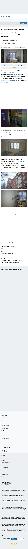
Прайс (2, 472)
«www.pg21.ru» (10, 481)
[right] (26, 19)
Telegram (3, 455)
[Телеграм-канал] (20, 65)
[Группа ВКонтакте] (7, 65)
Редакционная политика (5, 462)
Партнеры (3, 476)
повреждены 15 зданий (13, 74)
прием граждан (19, 161)
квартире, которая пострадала (9, 132)
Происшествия (6, 43)
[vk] (12, 214)
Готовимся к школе (12, 19)
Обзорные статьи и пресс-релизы (7, 469)
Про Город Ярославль (5, 425)
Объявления (3, 464)
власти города (5, 82)
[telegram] (16, 214)
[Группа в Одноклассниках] (4, 451)
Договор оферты (4, 467)
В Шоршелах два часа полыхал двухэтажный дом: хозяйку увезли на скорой (13, 253)
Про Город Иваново (5, 423)
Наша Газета (3, 420)
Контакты (3, 460)
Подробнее (24, 511)
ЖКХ (13, 43)
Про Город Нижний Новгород (6, 436)
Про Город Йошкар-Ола (5, 417)
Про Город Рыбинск (5, 430)
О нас (2, 457)
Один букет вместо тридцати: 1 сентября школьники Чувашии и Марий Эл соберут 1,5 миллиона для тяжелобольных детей (12, 261)
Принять (23, 23)
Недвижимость (14, 40)
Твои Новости (4, 415)
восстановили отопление (8, 80)
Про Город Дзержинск (5, 438)
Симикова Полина (19, 47)
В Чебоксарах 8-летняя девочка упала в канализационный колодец (10, 246)
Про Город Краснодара (5, 443)
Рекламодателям (4, 474)
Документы (20, 19)
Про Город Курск (4, 428)
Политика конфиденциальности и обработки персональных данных (13, 512)
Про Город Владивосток (5, 440)
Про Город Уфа (4, 433)
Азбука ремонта (4, 19)
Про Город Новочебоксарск (6, 412)
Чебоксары (5, 40)
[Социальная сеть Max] (14, 68)
